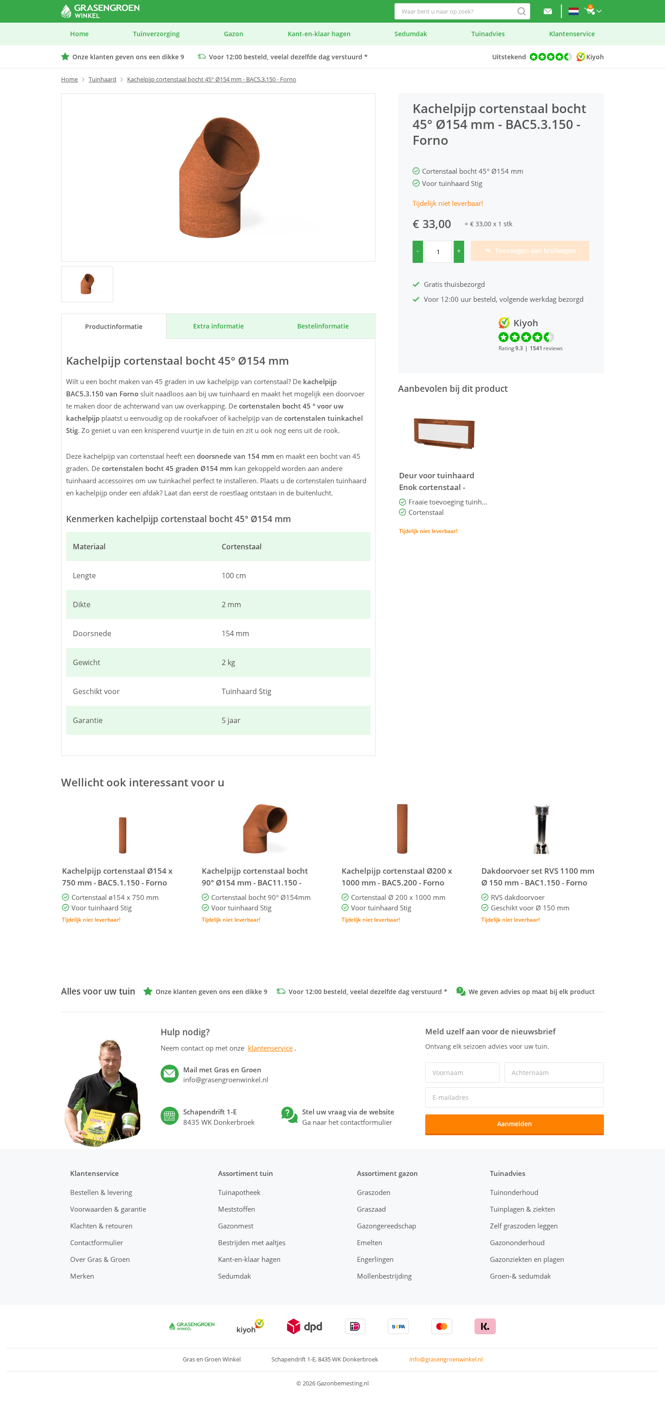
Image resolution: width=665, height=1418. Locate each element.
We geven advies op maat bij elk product (532, 991)
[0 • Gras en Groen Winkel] (87, 284)
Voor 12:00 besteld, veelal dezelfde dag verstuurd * (288, 56)
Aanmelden (514, 1123)
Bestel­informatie (323, 326)
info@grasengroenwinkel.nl (446, 1359)
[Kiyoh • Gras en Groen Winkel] (250, 1326)
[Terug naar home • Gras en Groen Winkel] (100, 11)
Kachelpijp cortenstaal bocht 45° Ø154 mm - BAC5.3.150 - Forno (211, 79)
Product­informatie (113, 326)
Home (69, 79)
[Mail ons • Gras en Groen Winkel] (548, 11)
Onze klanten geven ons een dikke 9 (128, 56)
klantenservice (270, 1047)
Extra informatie (218, 326)
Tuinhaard (102, 79)
